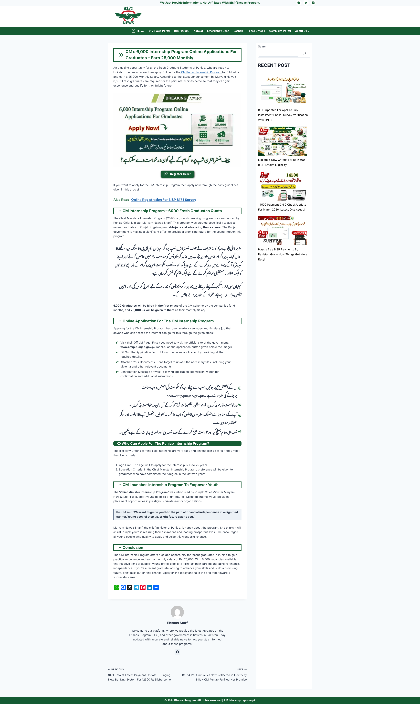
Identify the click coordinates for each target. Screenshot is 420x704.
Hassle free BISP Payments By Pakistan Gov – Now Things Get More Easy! (282, 254)
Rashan (238, 31)
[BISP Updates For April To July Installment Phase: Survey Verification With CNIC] (282, 91)
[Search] (304, 53)
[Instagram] (313, 3)
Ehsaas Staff (177, 623)
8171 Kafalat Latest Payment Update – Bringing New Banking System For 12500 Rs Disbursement (141, 674)
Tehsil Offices (256, 31)
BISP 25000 (181, 31)
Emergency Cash (218, 31)
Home (140, 31)
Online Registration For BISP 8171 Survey (163, 200)
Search (262, 46)
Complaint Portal (280, 31)
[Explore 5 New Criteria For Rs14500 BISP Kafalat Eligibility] (282, 141)
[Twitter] (306, 3)
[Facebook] (299, 3)
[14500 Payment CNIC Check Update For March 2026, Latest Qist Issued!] (282, 186)
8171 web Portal (159, 31)
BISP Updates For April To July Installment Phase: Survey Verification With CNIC (283, 115)
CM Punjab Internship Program (201, 72)
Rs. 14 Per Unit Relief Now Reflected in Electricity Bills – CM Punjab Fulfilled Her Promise (214, 674)
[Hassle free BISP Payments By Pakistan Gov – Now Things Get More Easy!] (282, 230)
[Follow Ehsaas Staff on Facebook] (177, 652)
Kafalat (198, 31)
